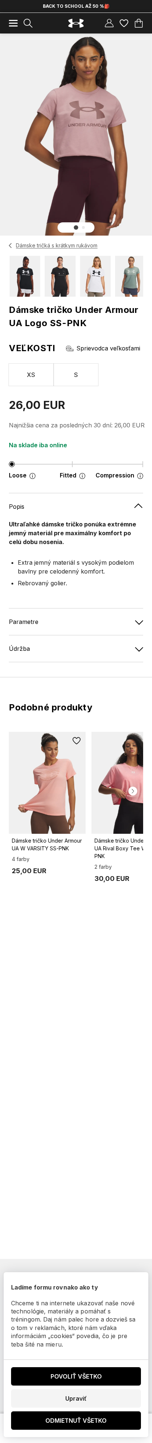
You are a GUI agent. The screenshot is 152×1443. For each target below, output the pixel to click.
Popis (16, 506)
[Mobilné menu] (13, 23)
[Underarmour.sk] (76, 23)
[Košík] (138, 23)
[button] (76, 227)
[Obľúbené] (124, 23)
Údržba (19, 648)
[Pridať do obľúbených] (77, 741)
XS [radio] (31, 374)
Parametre (23, 621)
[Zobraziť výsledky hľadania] (28, 23)
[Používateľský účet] (109, 23)
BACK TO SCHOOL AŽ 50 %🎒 (76, 6)
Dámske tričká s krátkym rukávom (56, 245)
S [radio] (76, 374)
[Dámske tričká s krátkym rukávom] (10, 245)
